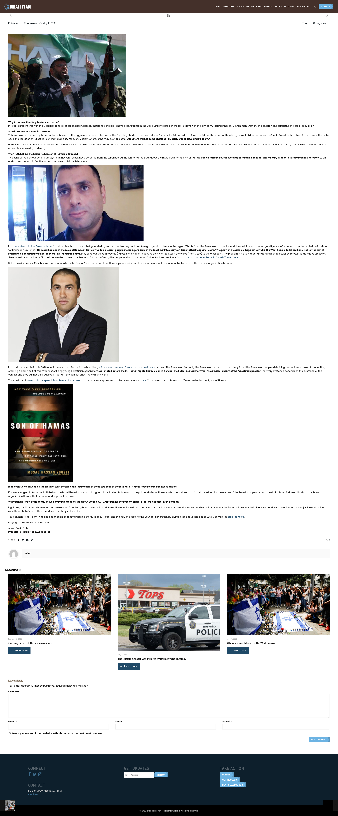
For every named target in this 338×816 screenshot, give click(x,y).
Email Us (33, 794)
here (143, 380)
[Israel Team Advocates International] (17, 6)
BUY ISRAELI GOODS (232, 785)
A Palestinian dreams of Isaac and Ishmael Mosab (127, 367)
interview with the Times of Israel (33, 246)
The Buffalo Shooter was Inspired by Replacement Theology (152, 659)
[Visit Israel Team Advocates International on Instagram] (40, 775)
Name (12, 721)
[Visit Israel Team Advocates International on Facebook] (29, 775)
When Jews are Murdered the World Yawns (251, 643)
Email (119, 721)
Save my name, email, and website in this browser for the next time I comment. (57, 733)
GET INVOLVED (229, 780)
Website (227, 721)
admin (31, 23)
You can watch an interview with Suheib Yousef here (208, 257)
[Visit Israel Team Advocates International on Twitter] (34, 775)
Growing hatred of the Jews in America (30, 643)
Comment (14, 691)
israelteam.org (235, 516)
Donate (325, 6)
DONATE (226, 775)
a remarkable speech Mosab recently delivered (55, 380)
